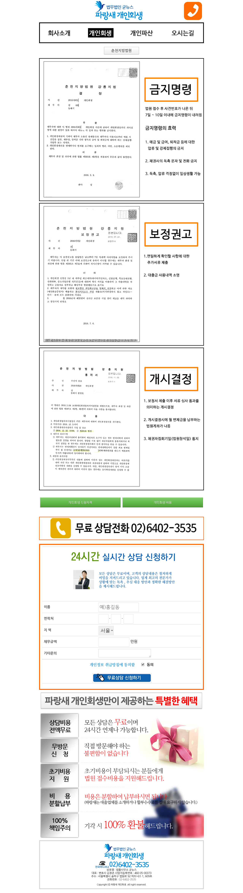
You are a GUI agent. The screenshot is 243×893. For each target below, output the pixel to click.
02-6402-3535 (127, 879)
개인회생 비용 (163, 502)
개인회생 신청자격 (80, 502)
